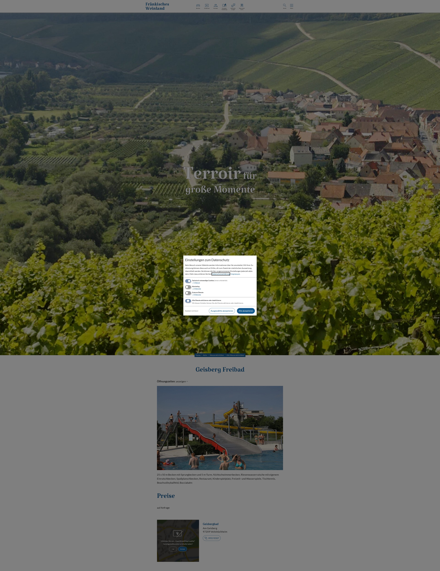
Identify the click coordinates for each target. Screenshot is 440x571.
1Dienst (196, 283)
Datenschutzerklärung (221, 274)
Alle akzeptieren (246, 311)
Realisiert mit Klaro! (191, 311)
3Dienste (196, 295)
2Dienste (196, 289)
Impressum (235, 274)
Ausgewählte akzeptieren (222, 311)
